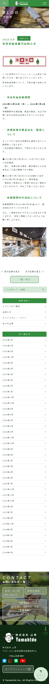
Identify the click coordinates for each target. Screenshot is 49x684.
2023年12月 (8, 437)
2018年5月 (7, 552)
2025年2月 (7, 385)
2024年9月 (7, 408)
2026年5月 (7, 351)
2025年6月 (7, 368)
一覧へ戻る (24, 279)
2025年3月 (7, 380)
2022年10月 (8, 500)
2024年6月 (7, 414)
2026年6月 (7, 345)
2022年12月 (8, 489)
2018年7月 (7, 546)
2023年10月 (8, 443)
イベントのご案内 (11, 306)
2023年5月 (7, 466)
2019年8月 (7, 529)
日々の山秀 (7, 323)
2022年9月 (7, 506)
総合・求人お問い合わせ (14, 591)
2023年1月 (7, 483)
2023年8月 (7, 454)
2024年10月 (8, 403)
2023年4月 (7, 472)
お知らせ (23, 38)
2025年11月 (8, 357)
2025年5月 (7, 374)
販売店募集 (37, 589)
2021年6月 (7, 518)
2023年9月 (7, 449)
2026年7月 (7, 339)
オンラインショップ (18, 669)
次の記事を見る (35, 271)
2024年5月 (7, 420)
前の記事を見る (10, 271)
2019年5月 (7, 535)
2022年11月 (8, 495)
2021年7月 (7, 512)
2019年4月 (7, 541)
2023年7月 (7, 460)
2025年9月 (7, 362)
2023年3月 (7, 477)
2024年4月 (7, 426)
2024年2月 (7, 431)
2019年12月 (8, 523)
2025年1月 (7, 391)
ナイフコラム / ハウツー (14, 317)
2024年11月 (8, 397)
